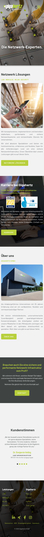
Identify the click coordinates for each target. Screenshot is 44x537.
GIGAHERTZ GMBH (8, 261)
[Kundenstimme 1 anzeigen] (17, 464)
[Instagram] (30, 517)
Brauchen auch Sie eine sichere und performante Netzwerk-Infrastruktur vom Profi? (22, 367)
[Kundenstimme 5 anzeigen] (26, 464)
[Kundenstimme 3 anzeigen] (22, 464)
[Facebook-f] (25, 517)
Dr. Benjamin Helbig (22, 452)
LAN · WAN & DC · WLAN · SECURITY (15, 79)
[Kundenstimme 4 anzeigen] (24, 464)
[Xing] (19, 517)
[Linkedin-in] (13, 517)
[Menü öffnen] (38, 6)
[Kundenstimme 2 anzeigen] (19, 464)
